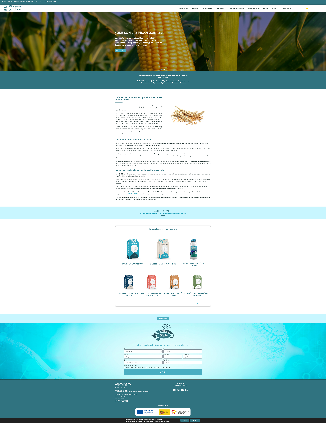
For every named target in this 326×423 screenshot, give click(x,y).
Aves (127, 367)
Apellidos (186, 354)
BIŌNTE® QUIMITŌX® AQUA (129, 294)
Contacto (274, 8)
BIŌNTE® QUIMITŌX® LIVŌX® (193, 264)
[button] (2, 41)
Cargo (126, 354)
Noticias (265, 8)
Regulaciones (287, 8)
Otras (168, 367)
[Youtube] (182, 390)
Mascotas (160, 367)
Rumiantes (141, 367)
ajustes (167, 421)
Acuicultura (151, 367)
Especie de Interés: (130, 365)
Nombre (166, 354)
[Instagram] (178, 390)
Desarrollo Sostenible (237, 8)
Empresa (166, 348)
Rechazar (195, 420)
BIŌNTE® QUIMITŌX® (132, 263)
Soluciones (194, 8)
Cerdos (133, 367)
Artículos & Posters (254, 8)
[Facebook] (186, 390)
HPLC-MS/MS (133, 194)
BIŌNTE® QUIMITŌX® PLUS (163, 263)
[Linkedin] (174, 390)
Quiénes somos (183, 8)
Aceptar (185, 420)
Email (126, 360)
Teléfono (166, 360)
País (125, 348)
